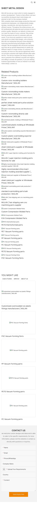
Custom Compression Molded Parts (15, 212)
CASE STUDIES (7, 279)
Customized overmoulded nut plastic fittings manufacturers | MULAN (16, 307)
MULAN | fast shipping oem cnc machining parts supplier (14, 203)
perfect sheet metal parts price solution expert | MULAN (17, 104)
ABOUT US (24, 279)
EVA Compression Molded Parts (14, 218)
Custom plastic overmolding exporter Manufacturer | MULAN (16, 137)
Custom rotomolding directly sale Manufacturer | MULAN (14, 115)
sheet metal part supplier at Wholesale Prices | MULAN (16, 181)
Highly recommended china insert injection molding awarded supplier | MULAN (15, 170)
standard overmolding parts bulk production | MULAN (14, 192)
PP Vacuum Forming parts (11, 238)
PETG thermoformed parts (12, 225)
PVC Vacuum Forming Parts (12, 258)
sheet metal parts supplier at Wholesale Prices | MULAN (17, 148)
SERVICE (16, 279)
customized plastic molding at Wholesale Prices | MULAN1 (17, 126)
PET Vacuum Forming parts (12, 231)
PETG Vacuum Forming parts (12, 251)
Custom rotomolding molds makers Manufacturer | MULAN (15, 93)
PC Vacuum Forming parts (11, 245)
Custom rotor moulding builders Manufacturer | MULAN (14, 81)
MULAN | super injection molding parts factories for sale (17, 159)
